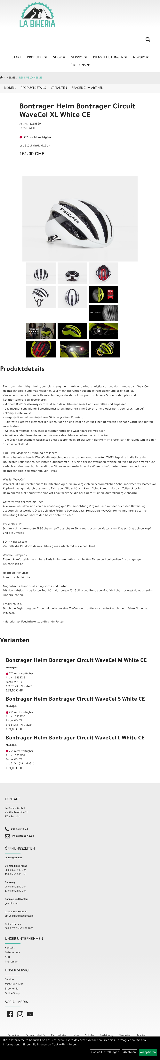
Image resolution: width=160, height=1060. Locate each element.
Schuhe (89, 1035)
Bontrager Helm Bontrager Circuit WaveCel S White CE (75, 700)
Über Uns (78, 65)
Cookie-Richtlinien (64, 1045)
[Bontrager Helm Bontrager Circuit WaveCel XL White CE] (80, 219)
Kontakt (10, 948)
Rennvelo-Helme (30, 78)
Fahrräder (14, 1035)
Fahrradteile (58, 1035)
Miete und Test (14, 984)
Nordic (139, 57)
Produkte (35, 57)
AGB (7, 957)
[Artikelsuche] (148, 41)
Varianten (59, 88)
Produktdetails (33, 88)
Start (16, 57)
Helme (11, 78)
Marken (141, 1035)
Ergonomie (11, 989)
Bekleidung (106, 1035)
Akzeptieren (148, 1052)
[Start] (1, 78)
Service (77, 57)
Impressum (11, 962)
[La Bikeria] (37, 14)
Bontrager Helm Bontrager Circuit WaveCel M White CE (76, 661)
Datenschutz (12, 952)
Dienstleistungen (108, 57)
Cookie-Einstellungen (105, 1052)
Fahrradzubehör (35, 1035)
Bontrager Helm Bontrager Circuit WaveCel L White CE (75, 739)
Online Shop (12, 993)
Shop (57, 57)
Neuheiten (125, 1035)
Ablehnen (129, 1052)
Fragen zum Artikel (87, 88)
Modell (10, 88)
